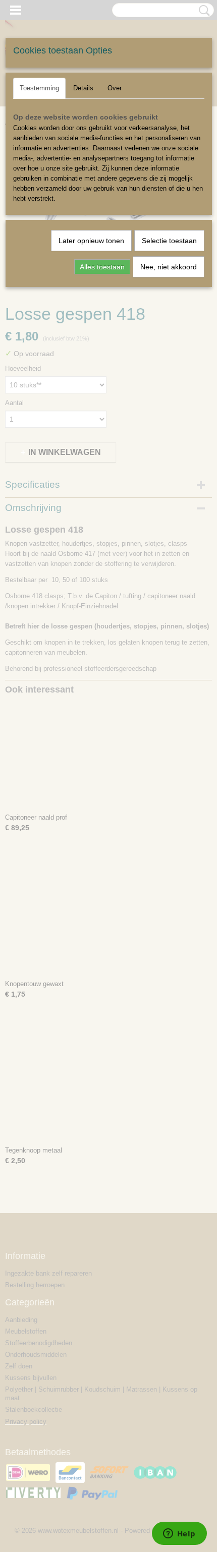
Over (114, 88)
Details (83, 88)
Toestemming (39, 88)
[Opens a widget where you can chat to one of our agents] (179, 1534)
